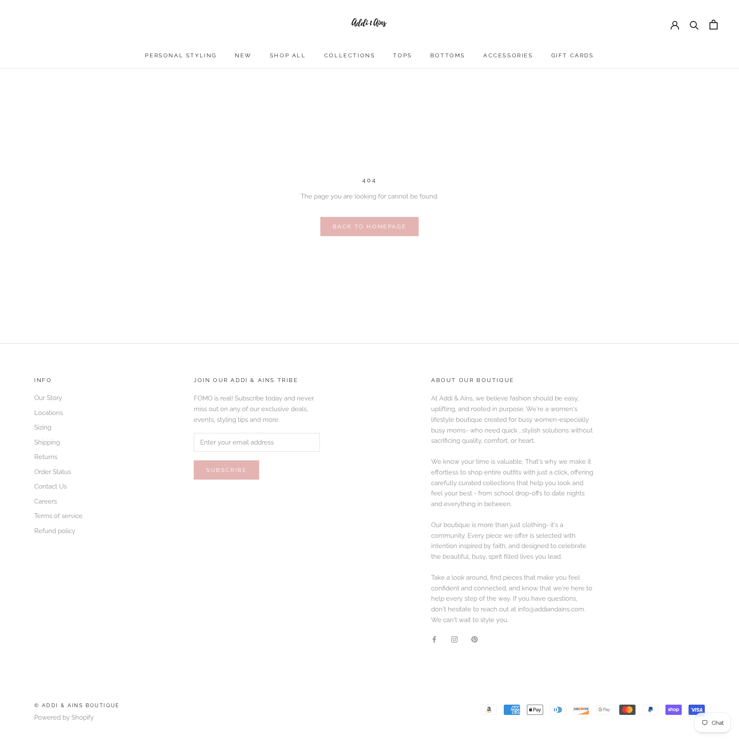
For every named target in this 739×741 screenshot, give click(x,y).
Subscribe (226, 470)
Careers (45, 501)
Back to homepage (370, 226)
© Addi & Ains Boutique (77, 705)
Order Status (52, 472)
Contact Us (50, 486)
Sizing (42, 427)
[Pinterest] (474, 639)
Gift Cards (572, 55)
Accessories (508, 55)
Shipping (47, 442)
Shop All (288, 55)
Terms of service (58, 516)
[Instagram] (454, 639)
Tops (402, 55)
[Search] (694, 24)
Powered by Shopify (64, 717)
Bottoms (447, 55)
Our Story (48, 398)
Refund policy (54, 531)
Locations (48, 413)
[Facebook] (434, 639)
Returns (45, 457)
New (243, 55)
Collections (349, 55)
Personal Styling (181, 55)
